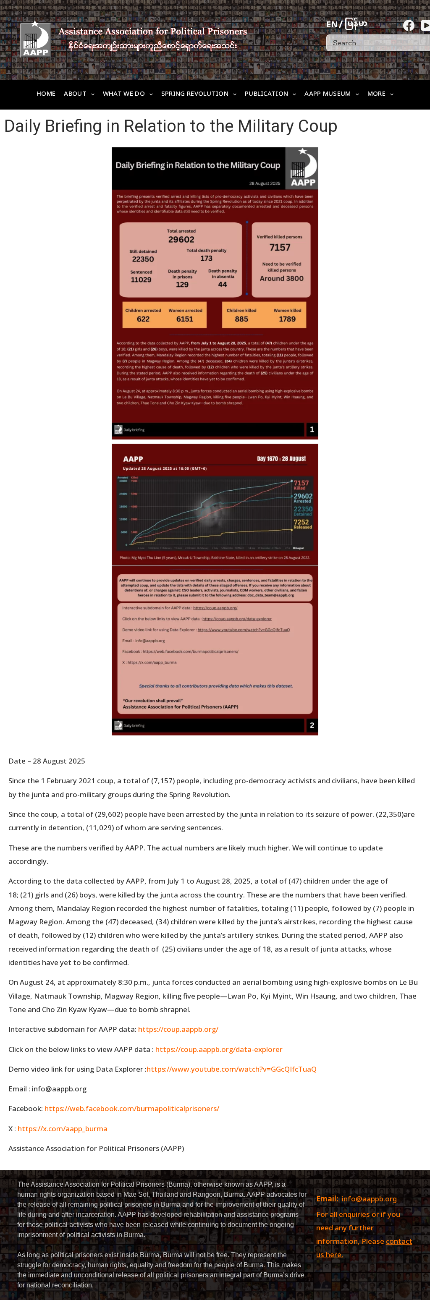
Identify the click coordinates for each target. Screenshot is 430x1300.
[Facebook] (408, 25)
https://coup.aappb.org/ (178, 1029)
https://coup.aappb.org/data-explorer (219, 1049)
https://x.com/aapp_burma (63, 1128)
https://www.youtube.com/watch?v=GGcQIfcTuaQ (232, 1069)
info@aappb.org (369, 1200)
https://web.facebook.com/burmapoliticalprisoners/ (132, 1108)
